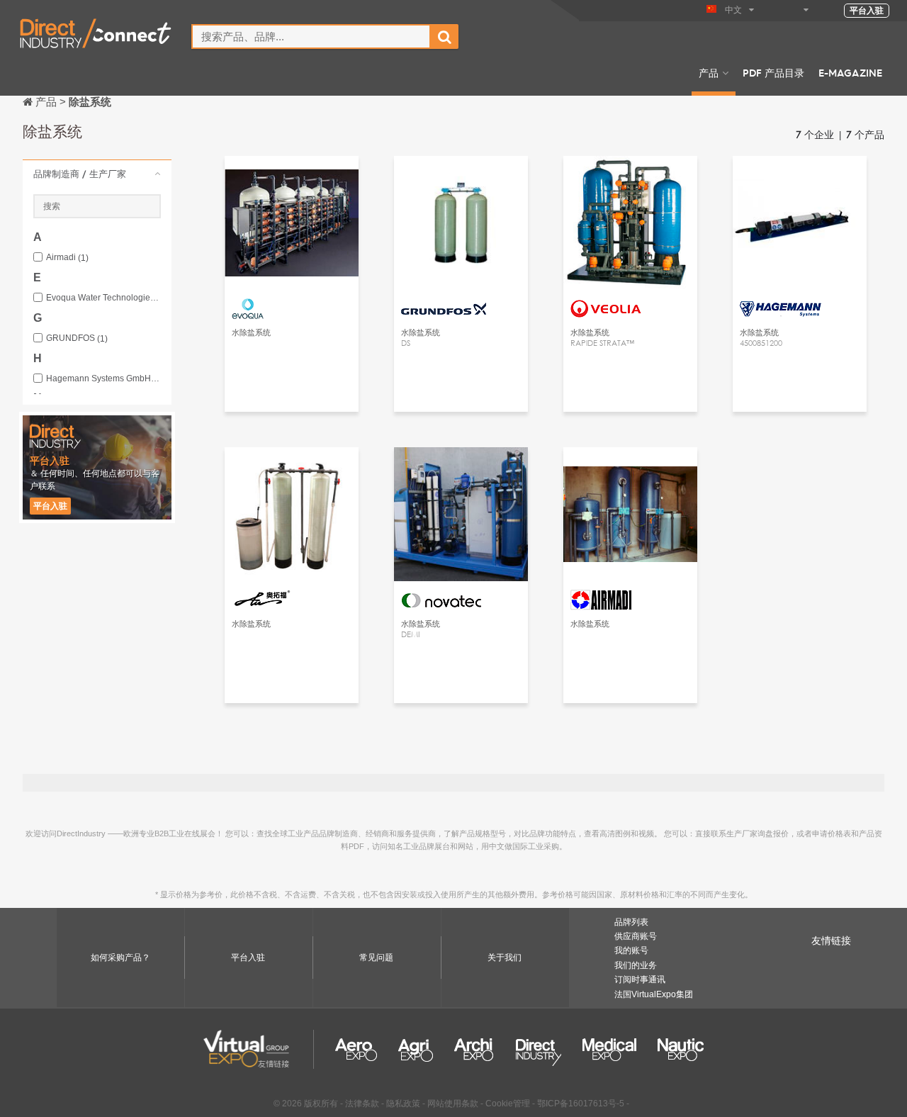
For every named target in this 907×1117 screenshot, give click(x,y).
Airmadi (67, 257)
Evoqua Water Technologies (103, 298)
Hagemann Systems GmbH (103, 379)
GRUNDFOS (77, 338)
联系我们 (292, 180)
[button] (97, 173)
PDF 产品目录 (773, 72)
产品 (709, 72)
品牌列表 (631, 922)
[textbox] (311, 36)
